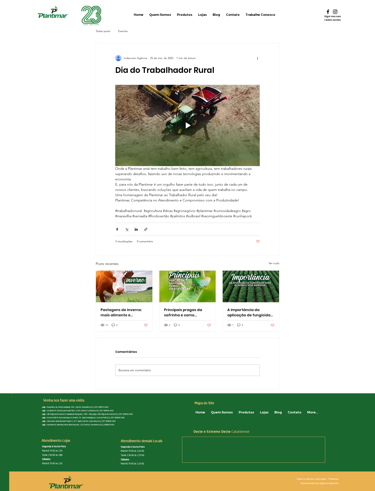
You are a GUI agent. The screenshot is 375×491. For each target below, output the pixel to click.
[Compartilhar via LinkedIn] (136, 229)
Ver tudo (274, 263)
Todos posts (103, 31)
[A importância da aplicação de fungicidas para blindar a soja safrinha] (251, 286)
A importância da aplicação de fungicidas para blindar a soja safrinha (249, 312)
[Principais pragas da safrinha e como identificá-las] (187, 286)
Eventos (123, 31)
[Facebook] (328, 12)
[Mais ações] (257, 58)
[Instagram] (335, 12)
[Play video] (187, 125)
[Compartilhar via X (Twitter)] (127, 229)
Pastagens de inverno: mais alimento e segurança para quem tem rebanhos (122, 312)
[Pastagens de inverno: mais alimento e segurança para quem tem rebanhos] (124, 286)
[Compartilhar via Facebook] (117, 229)
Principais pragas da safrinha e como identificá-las (183, 312)
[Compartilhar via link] (146, 229)
